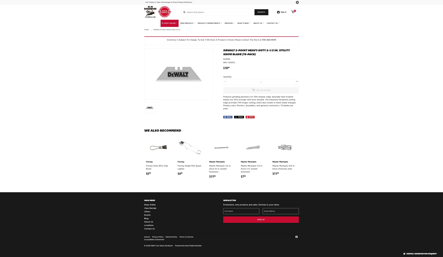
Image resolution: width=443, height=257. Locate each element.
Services (229, 23)
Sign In (283, 12)
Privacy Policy (157, 237)
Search (263, 12)
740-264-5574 (269, 40)
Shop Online (170, 23)
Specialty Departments (209, 23)
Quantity (227, 77)
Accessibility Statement (154, 239)
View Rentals (186, 23)
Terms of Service (186, 237)
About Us (258, 23)
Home (146, 29)
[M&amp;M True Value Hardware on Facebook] (297, 237)
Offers (147, 212)
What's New (243, 23)
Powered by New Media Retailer (188, 246)
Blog (146, 218)
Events (147, 215)
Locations (148, 225)
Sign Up (261, 220)
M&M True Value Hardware (162, 246)
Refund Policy (171, 237)
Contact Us (272, 23)
